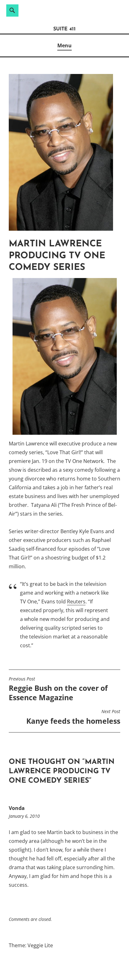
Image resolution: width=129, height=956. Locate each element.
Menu (64, 45)
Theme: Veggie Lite (31, 945)
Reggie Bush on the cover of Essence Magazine (58, 689)
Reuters (76, 601)
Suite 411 (64, 29)
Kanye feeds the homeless (73, 717)
